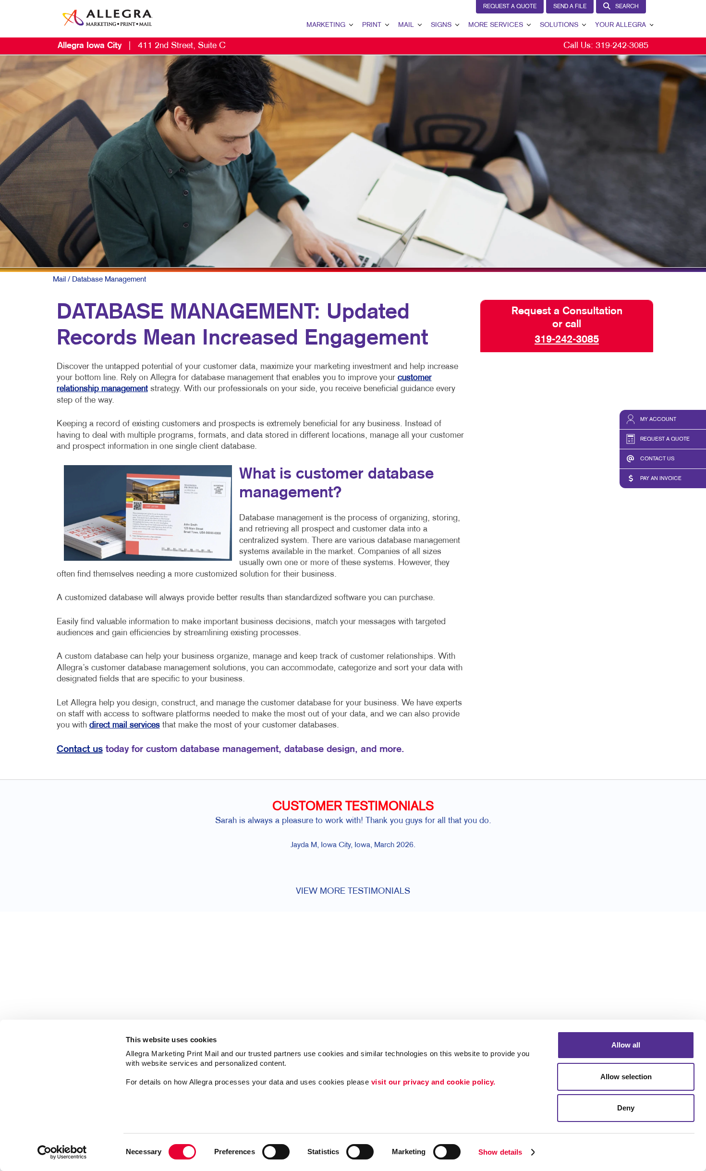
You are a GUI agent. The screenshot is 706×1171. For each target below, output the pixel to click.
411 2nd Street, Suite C (142, 46)
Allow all (625, 1045)
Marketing (325, 25)
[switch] (276, 1151)
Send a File (569, 7)
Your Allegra (620, 25)
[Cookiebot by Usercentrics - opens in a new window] (62, 1152)
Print (371, 25)
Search (627, 7)
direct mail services (124, 725)
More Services (495, 25)
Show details (500, 1152)
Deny (625, 1108)
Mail (406, 25)
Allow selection (626, 1076)
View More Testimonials (353, 891)
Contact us (80, 749)
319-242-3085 (622, 46)
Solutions (559, 25)
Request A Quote (509, 7)
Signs (441, 25)
